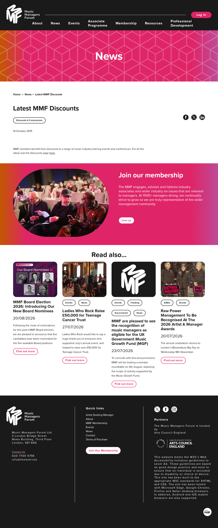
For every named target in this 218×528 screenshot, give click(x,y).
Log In (201, 15)
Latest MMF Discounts (48, 94)
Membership (126, 23)
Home (17, 94)
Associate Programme (97, 23)
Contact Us (18, 452)
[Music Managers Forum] (23, 424)
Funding (135, 302)
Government (121, 313)
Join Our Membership (103, 450)
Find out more (25, 351)
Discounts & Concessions (29, 120)
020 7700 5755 (23, 456)
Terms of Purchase (96, 439)
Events (74, 23)
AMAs (167, 302)
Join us (126, 220)
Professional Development (182, 23)
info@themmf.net (24, 460)
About (37, 23)
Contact (90, 435)
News (55, 23)
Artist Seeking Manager (100, 415)
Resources (153, 23)
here (52, 153)
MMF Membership (96, 423)
